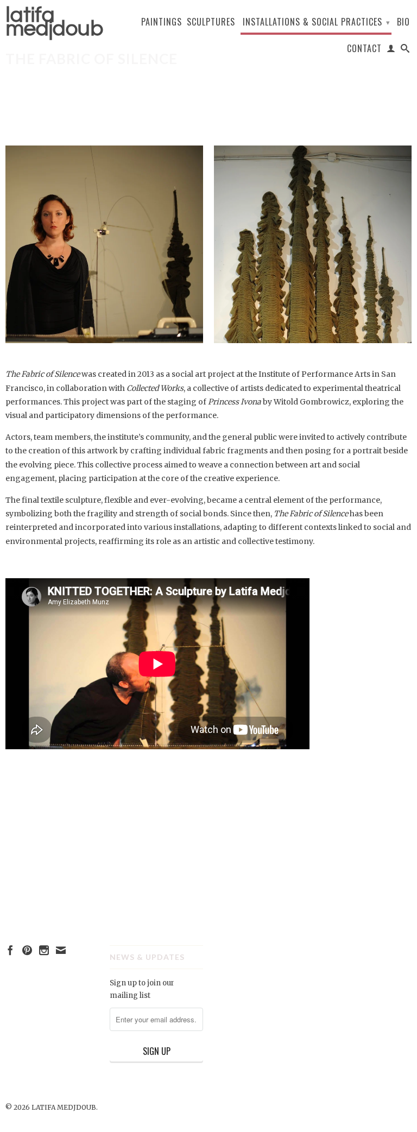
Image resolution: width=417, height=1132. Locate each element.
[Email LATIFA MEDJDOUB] (61, 950)
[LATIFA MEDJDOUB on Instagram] (44, 950)
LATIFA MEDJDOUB (52, 21)
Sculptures (211, 22)
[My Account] (391, 50)
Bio (403, 22)
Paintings (161, 22)
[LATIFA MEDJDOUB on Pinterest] (27, 950)
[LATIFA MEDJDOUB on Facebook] (10, 950)
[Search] (405, 50)
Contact (364, 49)
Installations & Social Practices (316, 21)
